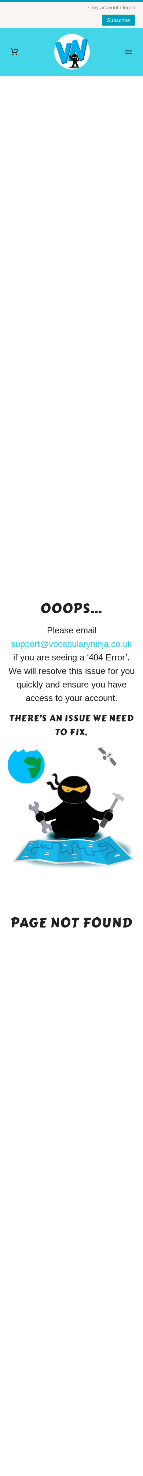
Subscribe (118, 20)
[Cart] (14, 51)
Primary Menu (128, 51)
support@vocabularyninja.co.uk (71, 644)
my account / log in (113, 7)
